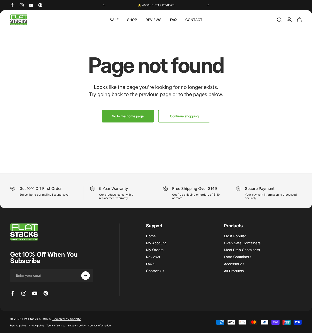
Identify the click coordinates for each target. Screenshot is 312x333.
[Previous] (103, 5)
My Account (156, 243)
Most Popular (235, 236)
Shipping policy (77, 325)
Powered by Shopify (66, 319)
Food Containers (237, 257)
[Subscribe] (85, 275)
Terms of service (55, 325)
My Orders (155, 250)
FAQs (150, 264)
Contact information (99, 325)
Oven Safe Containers (242, 243)
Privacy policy (36, 325)
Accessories (234, 264)
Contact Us (155, 271)
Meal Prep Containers (242, 250)
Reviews (153, 257)
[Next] (208, 5)
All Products (234, 271)
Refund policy (18, 325)
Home (151, 236)
